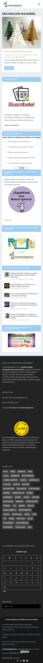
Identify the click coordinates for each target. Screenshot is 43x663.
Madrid (22, 506)
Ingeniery (16, 658)
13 (21, 573)
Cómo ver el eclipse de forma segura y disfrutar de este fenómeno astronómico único (24, 305)
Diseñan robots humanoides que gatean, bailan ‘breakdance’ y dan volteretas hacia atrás (24, 275)
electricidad (34, 488)
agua (5, 471)
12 (16, 573)
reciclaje (21, 518)
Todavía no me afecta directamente (18, 152)
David (8, 55)
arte (30, 471)
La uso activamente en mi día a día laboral (20, 163)
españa (30, 493)
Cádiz (31, 55)
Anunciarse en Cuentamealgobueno (21, 408)
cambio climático (10, 480)
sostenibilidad (22, 523)
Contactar (5, 634)
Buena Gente (19, 625)
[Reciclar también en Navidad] (21, 33)
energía (6, 493)
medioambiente (25, 510)
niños (27, 514)
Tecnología (30, 279)
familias (35, 497)
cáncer (16, 484)
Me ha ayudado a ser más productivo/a (19, 141)
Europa (18, 497)
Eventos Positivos (8, 630)
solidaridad (8, 523)
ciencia (23, 480)
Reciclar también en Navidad (18, 52)
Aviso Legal (15, 642)
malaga (31, 506)
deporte (25, 484)
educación (21, 488)
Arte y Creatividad (23, 55)
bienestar (15, 476)
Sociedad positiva (9, 57)
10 (5, 573)
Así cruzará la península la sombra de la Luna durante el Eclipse (24, 294)
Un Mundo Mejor (7, 625)
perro (11, 518)
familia (26, 497)
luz (14, 506)
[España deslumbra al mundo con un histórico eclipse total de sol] (6, 285)
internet (19, 501)
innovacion (8, 501)
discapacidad (8, 488)
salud (30, 518)
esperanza (7, 497)
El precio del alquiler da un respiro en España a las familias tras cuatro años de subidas (24, 316)
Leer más (9, 68)
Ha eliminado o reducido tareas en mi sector (21, 147)
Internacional (22, 279)
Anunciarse (14, 634)
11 (10, 573)
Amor (13, 471)
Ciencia (21, 288)
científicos (34, 480)
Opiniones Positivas (31, 627)
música (6, 514)
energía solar (18, 493)
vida (29, 527)
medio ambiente (9, 510)
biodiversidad (27, 476)
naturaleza (17, 514)
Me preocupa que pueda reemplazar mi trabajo (21, 157)
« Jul (4, 591)
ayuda (5, 476)
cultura (6, 484)
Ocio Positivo (19, 627)
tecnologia (20, 527)
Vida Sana (28, 625)
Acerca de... (6, 642)
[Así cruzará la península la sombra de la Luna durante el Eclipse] (6, 295)
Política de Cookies (8, 644)
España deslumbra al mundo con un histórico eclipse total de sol (23, 285)
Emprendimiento (8, 627)
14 (27, 573)
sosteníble (7, 527)
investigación (31, 501)
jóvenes (6, 506)
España (35, 55)
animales (21, 471)
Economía (22, 320)
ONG (34, 514)
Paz (4, 518)
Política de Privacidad (27, 642)
